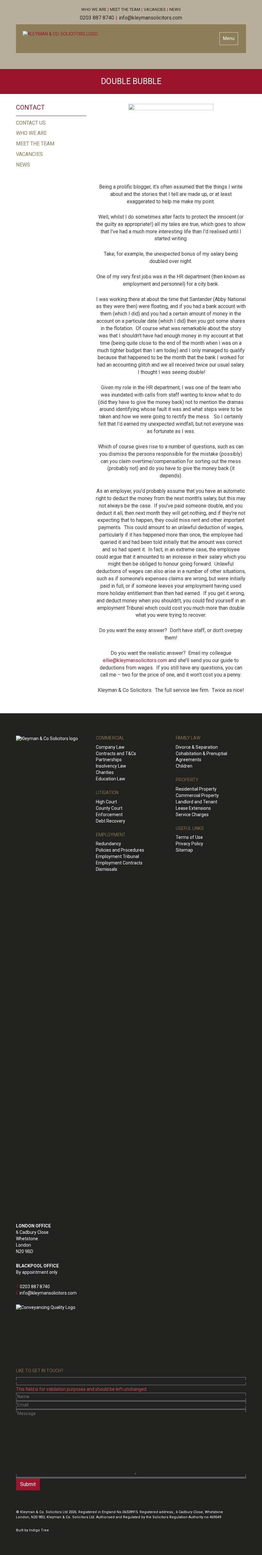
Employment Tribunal (117, 856)
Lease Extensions (193, 808)
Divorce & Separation (197, 747)
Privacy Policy (189, 843)
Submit (28, 1484)
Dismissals (106, 869)
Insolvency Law (111, 766)
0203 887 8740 (97, 18)
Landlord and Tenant (196, 801)
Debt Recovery (110, 821)
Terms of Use (189, 837)
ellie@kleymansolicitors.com (135, 660)
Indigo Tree (39, 1530)
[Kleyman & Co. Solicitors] (60, 33)
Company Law (110, 747)
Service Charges (192, 814)
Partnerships (109, 759)
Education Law (110, 778)
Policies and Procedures (120, 850)
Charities (105, 772)
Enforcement (109, 814)
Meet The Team (125, 9)
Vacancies (155, 9)
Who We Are (93, 9)
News (175, 9)
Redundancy (108, 843)
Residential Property (196, 789)
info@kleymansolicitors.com (150, 18)
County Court (109, 808)
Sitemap (184, 850)
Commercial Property (197, 795)
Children (184, 766)
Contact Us (31, 123)
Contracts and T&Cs (116, 753)
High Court (106, 801)
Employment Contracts (119, 862)
